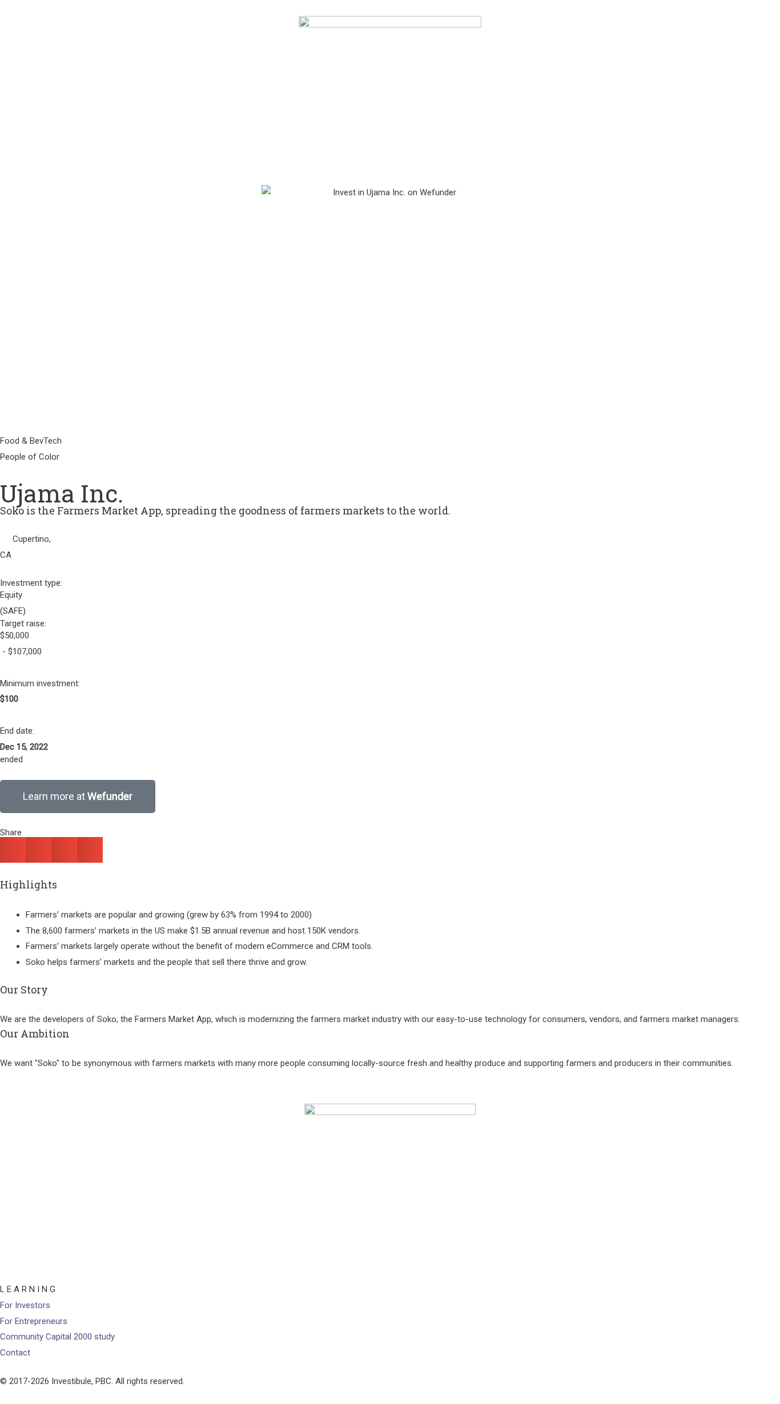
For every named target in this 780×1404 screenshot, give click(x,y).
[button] (13, 850)
